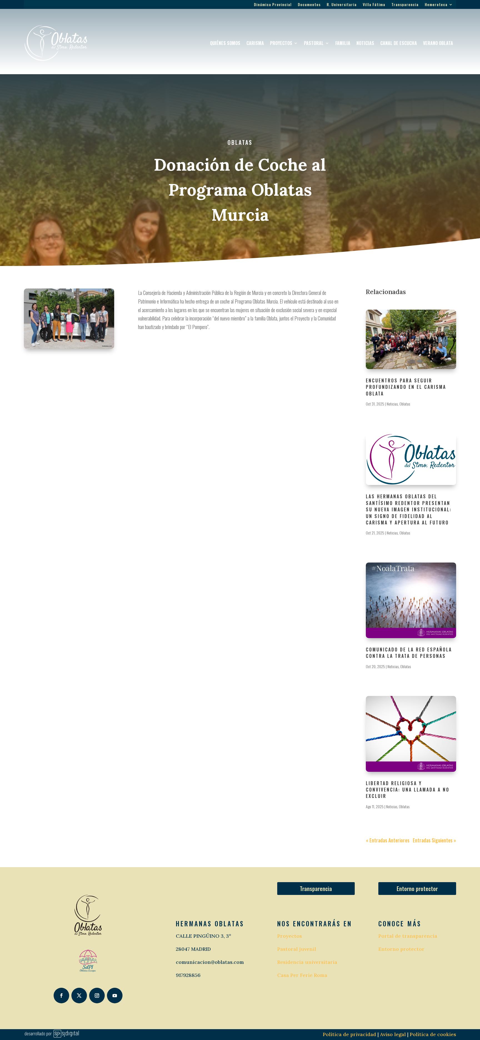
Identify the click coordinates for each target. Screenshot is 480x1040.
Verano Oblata (438, 43)
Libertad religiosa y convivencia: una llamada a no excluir (407, 790)
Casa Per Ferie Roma (302, 975)
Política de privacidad (349, 1034)
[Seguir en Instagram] (97, 995)
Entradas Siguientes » (434, 840)
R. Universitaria (342, 5)
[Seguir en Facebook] (61, 995)
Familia (342, 43)
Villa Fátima (374, 5)
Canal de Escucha (398, 43)
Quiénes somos (225, 43)
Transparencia (405, 5)
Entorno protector (417, 888)
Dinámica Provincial (273, 5)
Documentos (309, 5)
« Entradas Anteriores (387, 840)
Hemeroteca (436, 5)
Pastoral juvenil (296, 949)
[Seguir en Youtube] (114, 995)
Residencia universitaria (307, 962)
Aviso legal (392, 1034)
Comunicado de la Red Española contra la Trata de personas (409, 652)
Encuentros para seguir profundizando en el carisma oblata (406, 387)
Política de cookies (433, 1034)
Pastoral (314, 43)
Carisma (255, 43)
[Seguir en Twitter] (79, 995)
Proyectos (281, 43)
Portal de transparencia (407, 936)
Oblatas (240, 142)
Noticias (365, 43)
